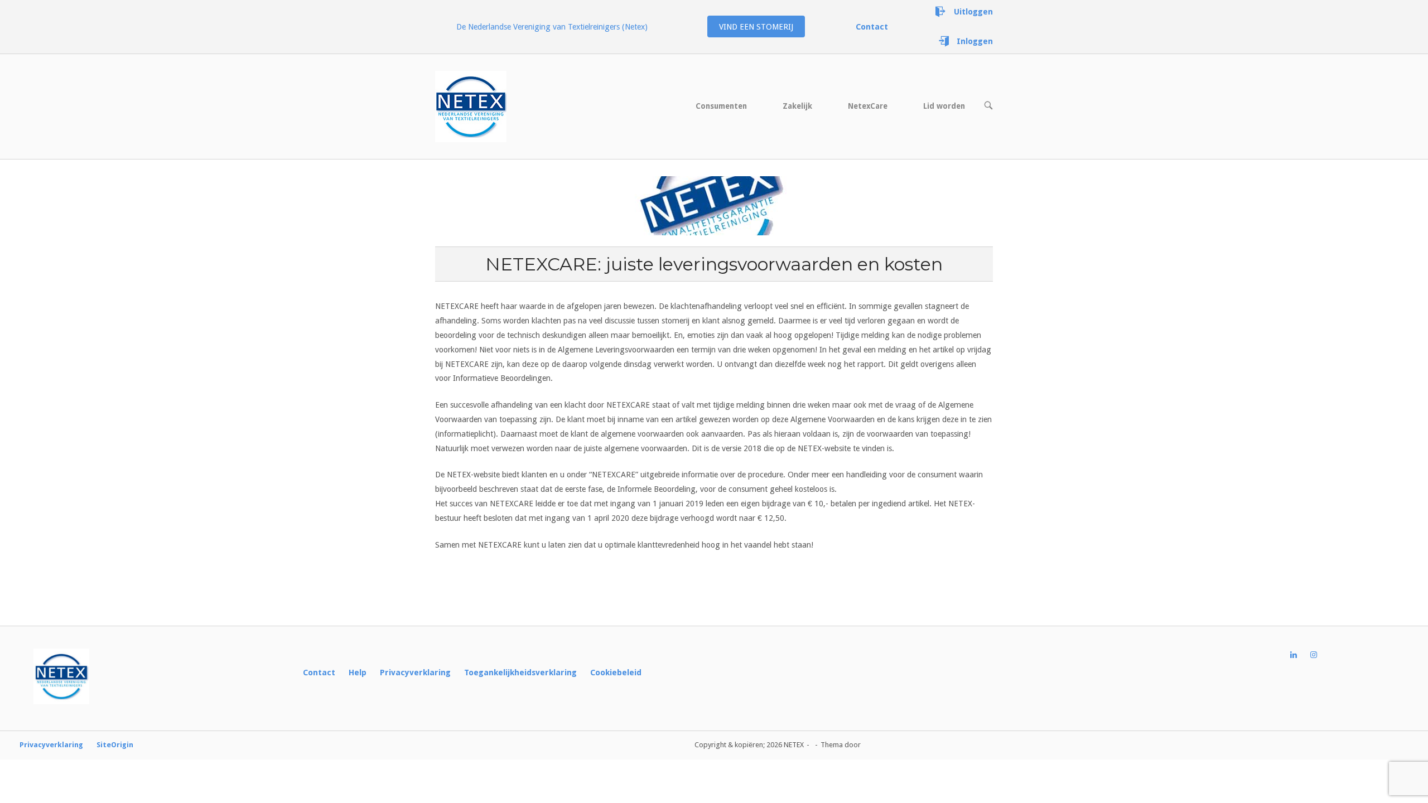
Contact (319, 672)
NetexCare (867, 105)
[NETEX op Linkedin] (1300, 655)
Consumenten (721, 105)
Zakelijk (797, 105)
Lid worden (944, 105)
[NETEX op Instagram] (1320, 655)
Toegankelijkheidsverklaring (520, 672)
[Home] (470, 105)
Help (357, 672)
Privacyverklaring (415, 672)
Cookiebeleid (615, 672)
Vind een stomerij (756, 26)
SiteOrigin (115, 745)
